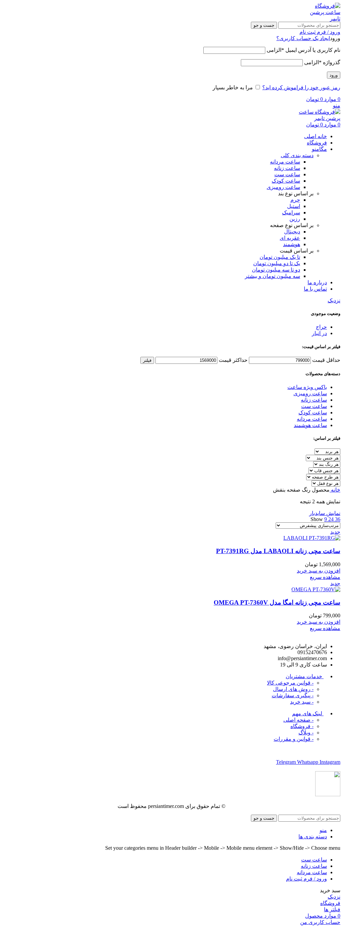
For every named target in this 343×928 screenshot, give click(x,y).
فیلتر (147, 360)
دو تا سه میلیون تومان (276, 270)
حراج (321, 327)
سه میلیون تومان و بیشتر (272, 276)
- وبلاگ (306, 732)
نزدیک (334, 300)
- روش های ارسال (293, 689)
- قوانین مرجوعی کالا (290, 683)
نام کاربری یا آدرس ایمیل (303, 50)
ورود (334, 75)
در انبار (319, 333)
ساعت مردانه (285, 162)
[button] (318, 571)
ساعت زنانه (287, 168)
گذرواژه (322, 62)
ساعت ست (287, 174)
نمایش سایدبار (324, 513)
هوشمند (291, 244)
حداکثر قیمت (233, 360)
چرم (295, 200)
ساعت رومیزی (283, 187)
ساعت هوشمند (310, 425)
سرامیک (291, 212)
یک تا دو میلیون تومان (276, 263)
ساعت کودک (286, 181)
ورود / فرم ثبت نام (306, 879)
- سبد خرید (302, 702)
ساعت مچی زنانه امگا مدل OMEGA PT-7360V (277, 602)
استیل (293, 206)
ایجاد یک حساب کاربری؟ (303, 38)
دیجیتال (292, 231)
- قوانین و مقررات (294, 739)
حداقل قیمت (326, 360)
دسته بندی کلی (297, 155)
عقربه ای (290, 238)
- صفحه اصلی (298, 720)
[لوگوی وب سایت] (323, 18)
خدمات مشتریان (305, 676)
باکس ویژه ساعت (307, 387)
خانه (335, 490)
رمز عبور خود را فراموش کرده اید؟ (301, 87)
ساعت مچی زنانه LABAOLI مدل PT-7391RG (278, 550)
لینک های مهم (308, 713)
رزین (294, 219)
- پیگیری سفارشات (293, 695)
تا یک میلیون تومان (280, 257)
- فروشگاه (302, 726)
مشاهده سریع (325, 577)
